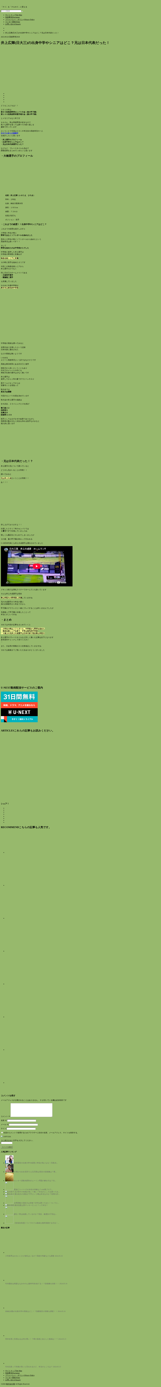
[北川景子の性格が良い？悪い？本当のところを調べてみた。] (9, 1192)
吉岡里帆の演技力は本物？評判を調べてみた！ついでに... (36, 1203)
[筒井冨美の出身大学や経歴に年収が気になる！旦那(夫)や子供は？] (9, 1163)
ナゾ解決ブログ (7, 3)
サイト (3, 1128)
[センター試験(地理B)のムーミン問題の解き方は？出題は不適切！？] (9, 1181)
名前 (4, 1120)
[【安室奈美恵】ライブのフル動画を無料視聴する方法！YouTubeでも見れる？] (9, 1223)
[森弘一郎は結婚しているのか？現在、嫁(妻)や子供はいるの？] (9, 1214)
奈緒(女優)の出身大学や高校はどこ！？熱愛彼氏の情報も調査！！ (35, 1311)
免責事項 (12, 17)
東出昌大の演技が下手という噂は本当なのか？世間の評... (37, 1194)
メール (4, 1124)
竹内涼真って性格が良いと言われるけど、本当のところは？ (33, 1367)
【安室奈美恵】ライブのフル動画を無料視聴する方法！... (36, 1223)
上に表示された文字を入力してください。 (17, 1140)
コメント (5, 1116)
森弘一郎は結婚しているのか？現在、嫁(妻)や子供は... (35, 1214)
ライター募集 (12, 22)
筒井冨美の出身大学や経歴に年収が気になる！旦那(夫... (36, 1163)
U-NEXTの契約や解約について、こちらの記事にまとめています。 (27, 725)
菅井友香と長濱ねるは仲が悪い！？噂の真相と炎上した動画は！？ (35, 1339)
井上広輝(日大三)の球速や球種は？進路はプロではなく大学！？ (28, 642)
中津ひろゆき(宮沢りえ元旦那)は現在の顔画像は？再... (35, 1172)
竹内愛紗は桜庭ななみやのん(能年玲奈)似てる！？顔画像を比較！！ (36, 1284)
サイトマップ (13, 15)
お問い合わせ (13, 24)
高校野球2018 (10, 30)
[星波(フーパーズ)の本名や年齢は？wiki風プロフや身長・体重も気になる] (9, 1189)
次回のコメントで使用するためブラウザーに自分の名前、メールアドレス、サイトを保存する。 (41, 1133)
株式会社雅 (10, 1384)
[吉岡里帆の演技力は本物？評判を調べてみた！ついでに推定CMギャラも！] (9, 1203)
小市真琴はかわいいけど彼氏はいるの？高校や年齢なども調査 (34, 1256)
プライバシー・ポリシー (20, 19)
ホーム (8, 28)
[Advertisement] (80, 441)
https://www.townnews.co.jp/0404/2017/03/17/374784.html (26, 521)
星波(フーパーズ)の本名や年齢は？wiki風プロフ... (33, 1189)
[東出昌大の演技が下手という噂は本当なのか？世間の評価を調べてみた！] (9, 1194)
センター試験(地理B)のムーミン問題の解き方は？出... (35, 1181)
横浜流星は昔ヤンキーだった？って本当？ (31, 1205)
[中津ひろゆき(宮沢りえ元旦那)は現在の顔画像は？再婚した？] (9, 1172)
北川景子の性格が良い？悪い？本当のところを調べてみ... (37, 1192)
